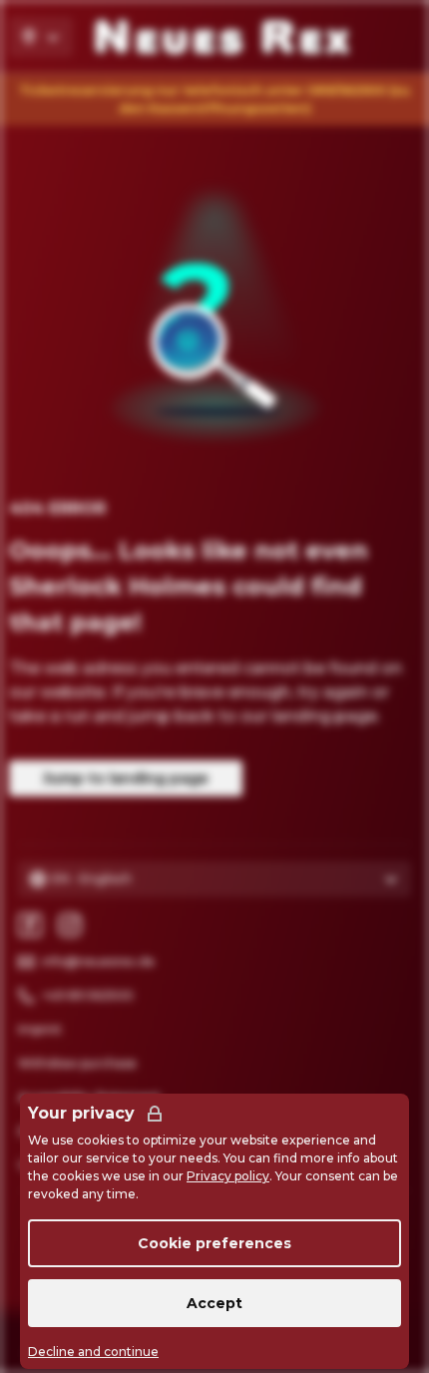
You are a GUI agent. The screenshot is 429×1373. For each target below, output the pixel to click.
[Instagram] (70, 925)
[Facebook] (30, 925)
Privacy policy (228, 1175)
